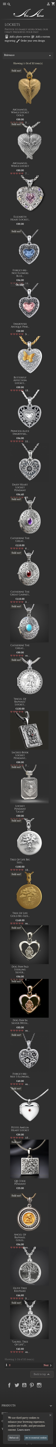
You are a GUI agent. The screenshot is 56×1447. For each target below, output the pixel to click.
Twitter (17, 1385)
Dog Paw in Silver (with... (20, 1022)
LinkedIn (47, 1385)
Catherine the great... (20, 539)
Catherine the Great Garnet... (20, 593)
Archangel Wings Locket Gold (20, 112)
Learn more (23, 1429)
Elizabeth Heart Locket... (20, 218)
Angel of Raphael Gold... (20, 1237)
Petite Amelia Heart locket (20, 1129)
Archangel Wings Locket (20, 164)
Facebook (9, 1385)
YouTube (24, 1385)
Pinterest (32, 1385)
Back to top (42, 1374)
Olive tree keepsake (20, 1289)
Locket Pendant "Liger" (20, 808)
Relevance (28, 56)
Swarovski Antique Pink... (20, 325)
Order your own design (30, 40)
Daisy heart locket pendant (20, 487)
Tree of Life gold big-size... (20, 914)
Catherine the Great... (20, 647)
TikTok (28, 1392)
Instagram (39, 1385)
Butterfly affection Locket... (20, 380)
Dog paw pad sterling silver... (20, 969)
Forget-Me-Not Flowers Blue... (20, 273)
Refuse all (14, 1437)
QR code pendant (20, 1182)
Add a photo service (17, 36)
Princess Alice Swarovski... (20, 432)
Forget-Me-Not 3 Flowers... (20, 1075)
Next (48, 1365)
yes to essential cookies (36, 1437)
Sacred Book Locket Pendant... (20, 755)
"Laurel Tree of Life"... (20, 1343)
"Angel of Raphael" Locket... (20, 701)
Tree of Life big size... (20, 861)
